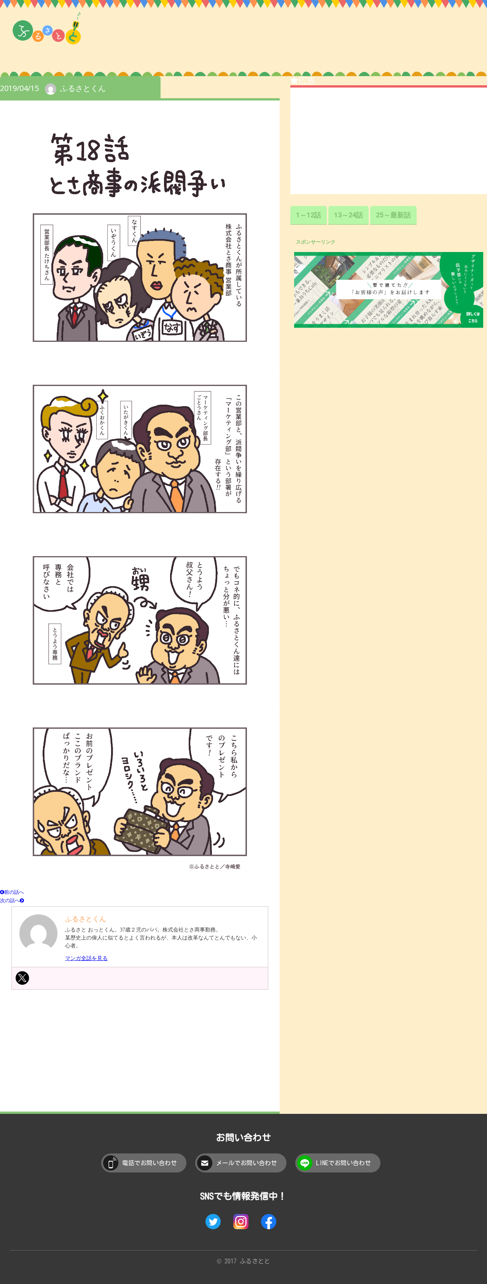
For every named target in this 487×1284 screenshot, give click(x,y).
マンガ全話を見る (86, 958)
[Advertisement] (140, 1056)
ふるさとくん (83, 88)
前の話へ (14, 891)
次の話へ (10, 900)
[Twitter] (22, 978)
